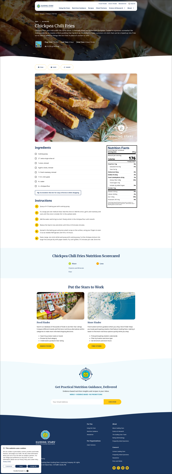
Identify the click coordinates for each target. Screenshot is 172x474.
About (129, 8)
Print (41, 67)
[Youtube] (127, 468)
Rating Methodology (118, 438)
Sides (36, 21)
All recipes (45, 21)
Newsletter (90, 434)
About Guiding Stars (118, 428)
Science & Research (116, 8)
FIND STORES (96, 346)
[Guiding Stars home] (45, 6)
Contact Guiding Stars (118, 451)
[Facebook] (114, 468)
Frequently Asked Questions (120, 441)
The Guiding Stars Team (119, 434)
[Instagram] (118, 468)
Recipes (91, 8)
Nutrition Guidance (79, 8)
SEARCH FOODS (45, 346)
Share (68, 67)
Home (37, 14)
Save (54, 67)
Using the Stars (64, 8)
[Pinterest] (122, 468)
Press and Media (117, 461)
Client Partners (101, 8)
